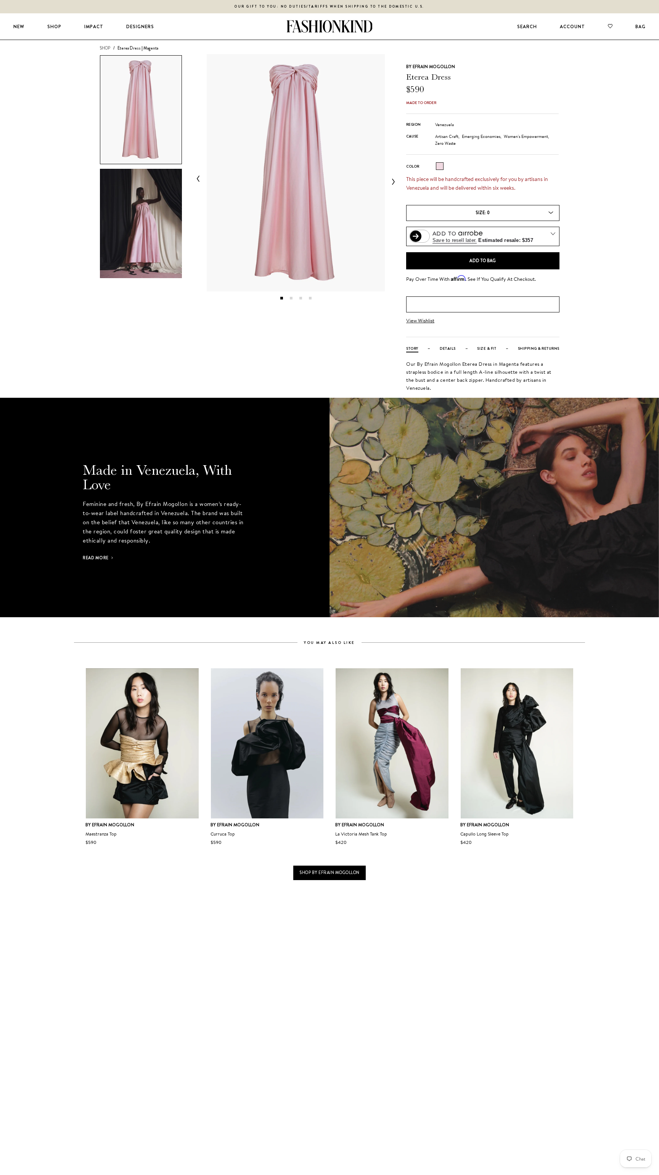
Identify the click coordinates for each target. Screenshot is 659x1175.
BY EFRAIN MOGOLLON (430, 66)
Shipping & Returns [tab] (538, 348)
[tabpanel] (296, 172)
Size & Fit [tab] (486, 348)
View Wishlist (420, 320)
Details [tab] (448, 348)
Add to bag (482, 261)
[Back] (200, 179)
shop (105, 48)
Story (412, 348)
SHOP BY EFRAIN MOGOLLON (329, 872)
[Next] (392, 182)
